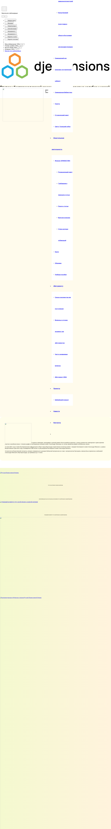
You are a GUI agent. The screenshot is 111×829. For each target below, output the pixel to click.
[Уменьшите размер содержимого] (21, 44)
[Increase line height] (21, 47)
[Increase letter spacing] (18, 49)
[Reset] (3, 16)
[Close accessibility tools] (6, 16)
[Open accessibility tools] (4, 9)
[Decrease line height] (18, 47)
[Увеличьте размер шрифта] (22, 46)
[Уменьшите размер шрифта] (19, 46)
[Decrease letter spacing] (16, 49)
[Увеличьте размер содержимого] (24, 44)
